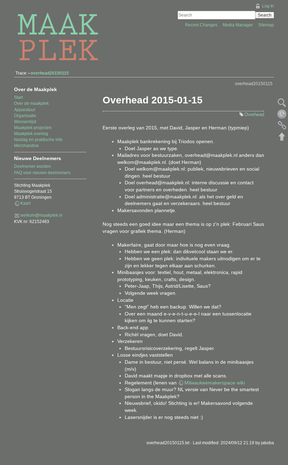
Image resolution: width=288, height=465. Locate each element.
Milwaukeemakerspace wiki (214, 383)
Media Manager (238, 25)
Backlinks (282, 125)
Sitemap (266, 25)
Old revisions (282, 114)
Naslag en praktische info (38, 139)
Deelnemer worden (32, 166)
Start (18, 97)
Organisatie (25, 115)
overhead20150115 (50, 73)
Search (264, 15)
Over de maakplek (31, 103)
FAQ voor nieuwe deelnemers (42, 172)
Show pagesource (282, 102)
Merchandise (26, 145)
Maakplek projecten (33, 127)
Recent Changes (201, 25)
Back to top (282, 136)
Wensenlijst (25, 121)
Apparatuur (24, 109)
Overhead (254, 114)
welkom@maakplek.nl (41, 215)
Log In (268, 6)
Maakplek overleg (31, 133)
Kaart (25, 203)
